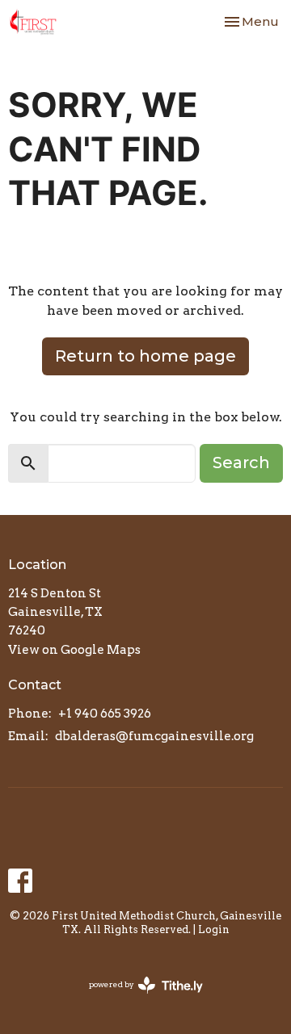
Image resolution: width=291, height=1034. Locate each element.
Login (214, 929)
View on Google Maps (74, 650)
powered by (137, 998)
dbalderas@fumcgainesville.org (154, 736)
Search (241, 462)
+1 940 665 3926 (104, 713)
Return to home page (145, 356)
